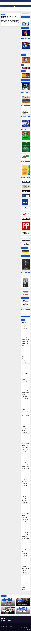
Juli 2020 (23, 477)
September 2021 (24, 447)
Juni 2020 (23, 479)
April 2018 (23, 528)
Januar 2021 (24, 464)
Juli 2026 (23, 324)
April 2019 (23, 502)
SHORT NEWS (22, 609)
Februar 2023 (24, 411)
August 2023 (24, 398)
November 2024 (24, 366)
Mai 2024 (23, 379)
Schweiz (29, 624)
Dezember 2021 (24, 441)
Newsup (12, 626)
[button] (28, 6)
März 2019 (23, 504)
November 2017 (24, 538)
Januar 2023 (24, 413)
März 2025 (24, 358)
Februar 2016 (24, 583)
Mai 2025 (23, 354)
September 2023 (24, 396)
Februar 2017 (24, 557)
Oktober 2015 (24, 589)
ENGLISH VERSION (24, 629)
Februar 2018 (24, 532)
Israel (8, 609)
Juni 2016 (23, 574)
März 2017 (23, 555)
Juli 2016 (23, 572)
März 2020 (24, 485)
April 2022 (23, 432)
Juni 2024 (23, 377)
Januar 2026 (24, 337)
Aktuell (19, 624)
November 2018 (24, 513)
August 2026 (24, 322)
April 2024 (23, 381)
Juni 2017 (23, 549)
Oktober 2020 (24, 470)
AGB (26, 627)
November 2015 (24, 587)
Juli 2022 (23, 426)
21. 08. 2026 (19, 604)
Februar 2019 (24, 506)
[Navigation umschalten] (15, 6)
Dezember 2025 (24, 339)
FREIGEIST (8, 604)
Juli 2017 (23, 547)
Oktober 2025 (24, 343)
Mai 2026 (23, 328)
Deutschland (24, 608)
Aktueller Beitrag (4, 609)
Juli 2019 (23, 496)
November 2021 (24, 443)
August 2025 (24, 347)
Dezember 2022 (24, 415)
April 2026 (23, 330)
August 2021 (24, 449)
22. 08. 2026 (4, 604)
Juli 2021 (23, 451)
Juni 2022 (23, 428)
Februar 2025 (24, 360)
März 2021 (23, 460)
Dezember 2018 (24, 511)
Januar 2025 (24, 362)
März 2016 (23, 581)
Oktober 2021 (24, 445)
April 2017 (23, 553)
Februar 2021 (24, 462)
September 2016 (24, 568)
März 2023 (24, 409)
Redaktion (23, 604)
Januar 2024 (24, 388)
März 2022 (24, 434)
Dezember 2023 (24, 390)
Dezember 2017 (24, 536)
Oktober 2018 (24, 515)
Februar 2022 (24, 436)
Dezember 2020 (24, 466)
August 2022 (24, 424)
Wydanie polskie (23, 627)
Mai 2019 (23, 500)
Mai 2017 (23, 551)
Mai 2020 (23, 481)
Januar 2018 (24, 534)
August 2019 (24, 494)
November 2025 (24, 341)
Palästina (11, 609)
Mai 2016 (23, 576)
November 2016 (24, 564)
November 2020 (24, 468)
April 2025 (23, 356)
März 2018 (23, 530)
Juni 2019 (23, 498)
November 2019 (24, 487)
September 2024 (24, 371)
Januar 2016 (24, 585)
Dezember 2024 (24, 364)
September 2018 (24, 517)
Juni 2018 (23, 523)
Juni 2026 (23, 326)
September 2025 (24, 345)
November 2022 (24, 417)
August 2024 (24, 373)
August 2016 (24, 570)
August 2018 (24, 519)
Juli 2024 (23, 375)
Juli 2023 (23, 400)
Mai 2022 (23, 430)
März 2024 (24, 383)
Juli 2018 (23, 521)
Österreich (18, 609)
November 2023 (24, 392)
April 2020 (23, 483)
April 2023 (23, 407)
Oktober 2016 (24, 566)
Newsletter (29, 627)
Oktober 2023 (24, 394)
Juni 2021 (23, 453)
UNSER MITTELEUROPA (15, 3)
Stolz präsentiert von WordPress (5, 626)
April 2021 (23, 458)
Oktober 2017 (24, 540)
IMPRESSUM (28, 629)
